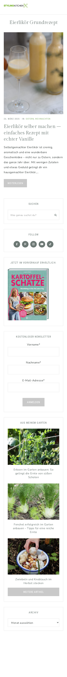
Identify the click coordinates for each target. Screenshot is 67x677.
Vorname (33, 345)
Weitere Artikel (33, 592)
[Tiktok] (50, 244)
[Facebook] (17, 244)
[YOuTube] (42, 244)
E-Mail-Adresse (33, 380)
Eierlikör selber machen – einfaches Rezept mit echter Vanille (32, 133)
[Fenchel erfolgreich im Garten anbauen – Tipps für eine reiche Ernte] (33, 502)
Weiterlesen (15, 183)
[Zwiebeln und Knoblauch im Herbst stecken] (33, 557)
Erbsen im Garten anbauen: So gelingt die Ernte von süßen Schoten (33, 473)
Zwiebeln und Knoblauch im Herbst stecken (33, 581)
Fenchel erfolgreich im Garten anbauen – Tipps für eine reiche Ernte (33, 528)
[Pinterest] (25, 244)
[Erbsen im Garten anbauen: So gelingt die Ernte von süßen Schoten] (33, 448)
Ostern (30, 119)
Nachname (33, 362)
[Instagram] (33, 244)
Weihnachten (43, 119)
